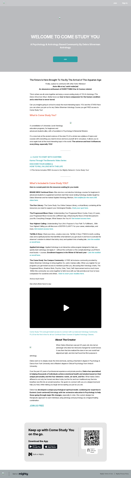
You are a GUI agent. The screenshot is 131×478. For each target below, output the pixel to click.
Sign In (125, 3)
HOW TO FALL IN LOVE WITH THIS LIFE (46, 166)
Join (115, 3)
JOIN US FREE (37, 405)
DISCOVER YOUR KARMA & (41, 164)
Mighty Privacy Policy (122, 474)
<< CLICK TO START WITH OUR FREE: (46, 157)
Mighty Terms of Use (106, 474)
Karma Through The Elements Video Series (48, 160)
